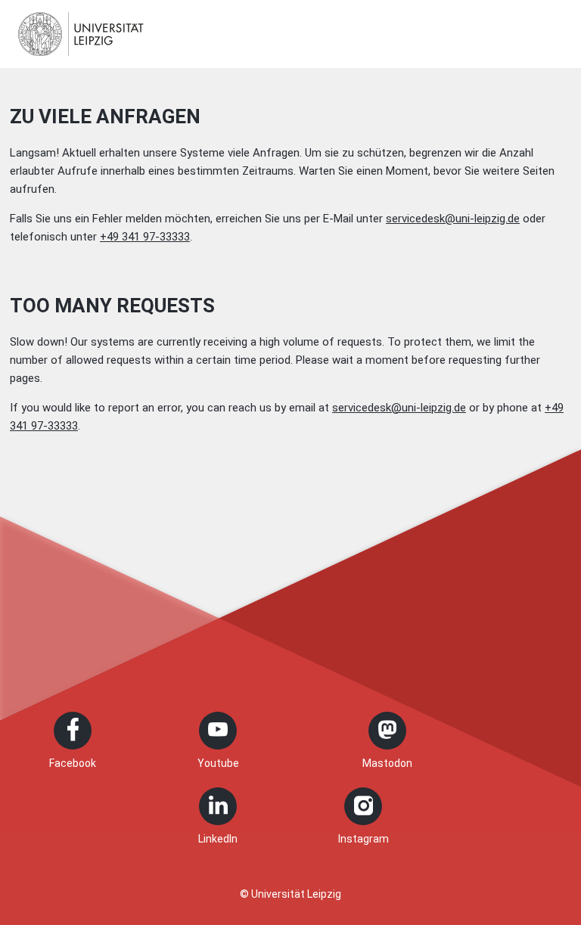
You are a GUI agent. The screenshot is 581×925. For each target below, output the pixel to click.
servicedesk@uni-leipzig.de (453, 218)
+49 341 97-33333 (145, 237)
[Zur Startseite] (81, 34)
